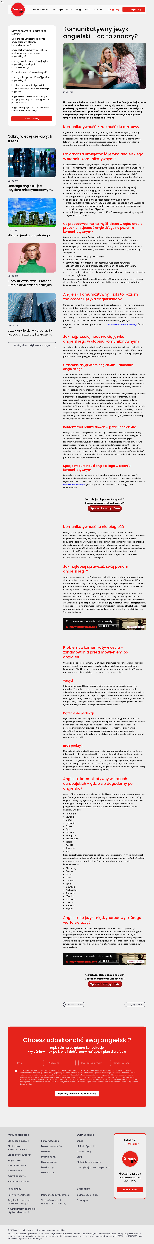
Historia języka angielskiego (29, 235)
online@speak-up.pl (87, 1194)
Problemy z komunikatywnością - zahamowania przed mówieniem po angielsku (30, 88)
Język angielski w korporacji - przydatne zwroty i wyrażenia (30, 332)
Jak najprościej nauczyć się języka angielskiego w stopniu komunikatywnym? (29, 64)
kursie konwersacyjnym (74, 484)
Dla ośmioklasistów (51, 1146)
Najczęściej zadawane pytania (93, 1167)
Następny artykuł (134, 1004)
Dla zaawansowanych (19, 1154)
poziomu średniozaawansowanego (121, 324)
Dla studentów (49, 1162)
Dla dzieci (46, 1151)
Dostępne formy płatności (55, 1194)
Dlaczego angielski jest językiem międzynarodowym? (30, 188)
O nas (80, 1140)
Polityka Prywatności (19, 1194)
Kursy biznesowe (17, 1175)
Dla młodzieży (48, 1156)
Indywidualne (15, 1160)
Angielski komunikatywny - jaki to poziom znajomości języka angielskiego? (29, 53)
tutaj (29, 1084)
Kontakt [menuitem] (98, 9)
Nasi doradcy (84, 1151)
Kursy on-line (15, 1170)
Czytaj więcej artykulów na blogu (32, 345)
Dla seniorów (48, 1172)
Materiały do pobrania (89, 1162)
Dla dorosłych (48, 1167)
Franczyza (82, 1200)
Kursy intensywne (17, 1165)
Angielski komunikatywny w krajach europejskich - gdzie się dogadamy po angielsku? (30, 99)
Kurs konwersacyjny (18, 1181)
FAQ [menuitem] (87, 9)
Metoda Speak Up (86, 1146)
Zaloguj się (113, 9)
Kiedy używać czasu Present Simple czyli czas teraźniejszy (30, 283)
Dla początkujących (18, 1140)
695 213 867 (130, 1144)
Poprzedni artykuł (75, 1004)
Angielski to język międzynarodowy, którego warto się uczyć (30, 109)
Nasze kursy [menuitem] (39, 9)
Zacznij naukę (133, 9)
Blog (79, 1156)
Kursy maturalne (50, 1140)
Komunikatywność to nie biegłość (29, 72)
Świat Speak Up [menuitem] (60, 9)
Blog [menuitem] (78, 9)
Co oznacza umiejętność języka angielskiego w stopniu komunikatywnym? (28, 42)
